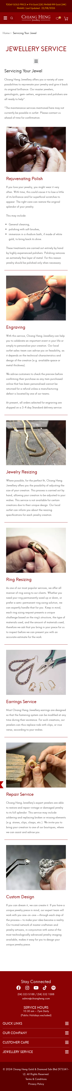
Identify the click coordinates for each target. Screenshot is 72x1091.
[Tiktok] (44, 987)
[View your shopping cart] (66, 18)
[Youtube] (36, 987)
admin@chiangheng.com (36, 998)
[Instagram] (27, 987)
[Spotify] (53, 987)
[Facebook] (18, 987)
